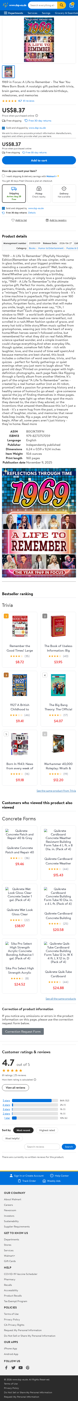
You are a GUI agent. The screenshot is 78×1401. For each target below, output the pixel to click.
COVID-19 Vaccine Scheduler (20, 1274)
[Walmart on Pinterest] (28, 1367)
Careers (8, 1205)
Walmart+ (9, 1255)
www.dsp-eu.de (37, 127)
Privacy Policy (12, 1319)
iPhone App (10, 1348)
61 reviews (28, 100)
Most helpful (12, 1138)
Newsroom (10, 1210)
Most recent (23, 1130)
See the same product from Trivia (56, 791)
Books (32, 248)
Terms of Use (11, 1314)
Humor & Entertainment (51, 248)
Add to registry (58, 220)
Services (32, 13)
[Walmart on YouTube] (20, 1367)
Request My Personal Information (23, 1330)
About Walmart (12, 1199)
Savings (46, 13)
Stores (7, 1245)
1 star (7, 1117)
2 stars (6, 1113)
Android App (11, 1354)
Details (32, 212)
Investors (9, 1216)
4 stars (6, 1104)
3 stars (6, 1109)
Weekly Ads (53, 1181)
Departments (15, 13)
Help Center (62, 1175)
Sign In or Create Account (29, 1175)
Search (69, 1146)
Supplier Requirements (17, 1226)
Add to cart (39, 160)
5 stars (6, 1100)
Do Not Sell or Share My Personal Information (29, 1335)
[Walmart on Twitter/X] (13, 1367)
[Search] (61, 5)
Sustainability (11, 1221)
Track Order (29, 1181)
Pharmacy (9, 1279)
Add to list (21, 220)
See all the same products (61, 998)
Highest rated (47, 1130)
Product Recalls (13, 1295)
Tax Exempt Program (15, 1301)
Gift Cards (10, 1261)
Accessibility (11, 1290)
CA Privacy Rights (14, 1325)
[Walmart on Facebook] (6, 1367)
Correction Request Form (23, 1031)
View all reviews (15, 1087)
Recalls (8, 1285)
